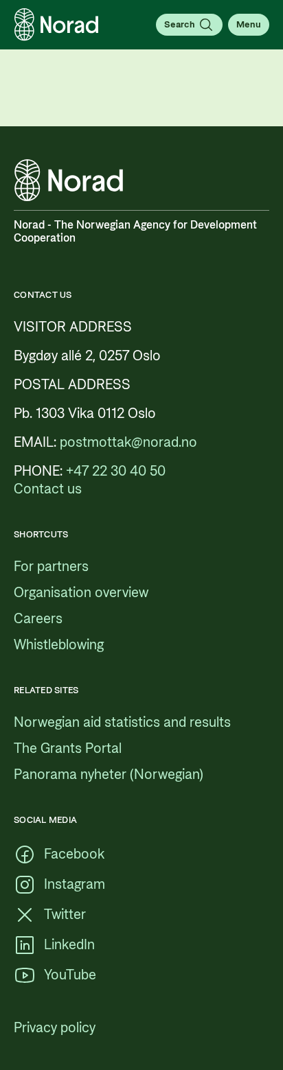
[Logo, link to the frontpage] (56, 24)
